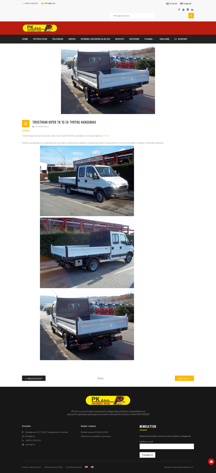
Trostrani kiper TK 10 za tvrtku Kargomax (64, 122)
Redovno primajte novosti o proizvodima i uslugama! (165, 436)
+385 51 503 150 (31, 3)
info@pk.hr (49, 3)
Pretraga (191, 15)
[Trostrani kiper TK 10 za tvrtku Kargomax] (108, 78)
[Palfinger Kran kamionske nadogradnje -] (39, 28)
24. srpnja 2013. (42, 126)
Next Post (183, 378)
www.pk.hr (30, 444)
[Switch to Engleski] (92, 467)
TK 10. (106, 135)
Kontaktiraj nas (74, 467)
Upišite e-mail (146, 441)
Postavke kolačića (53, 467)
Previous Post (34, 378)
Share (100, 378)
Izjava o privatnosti (31, 467)
